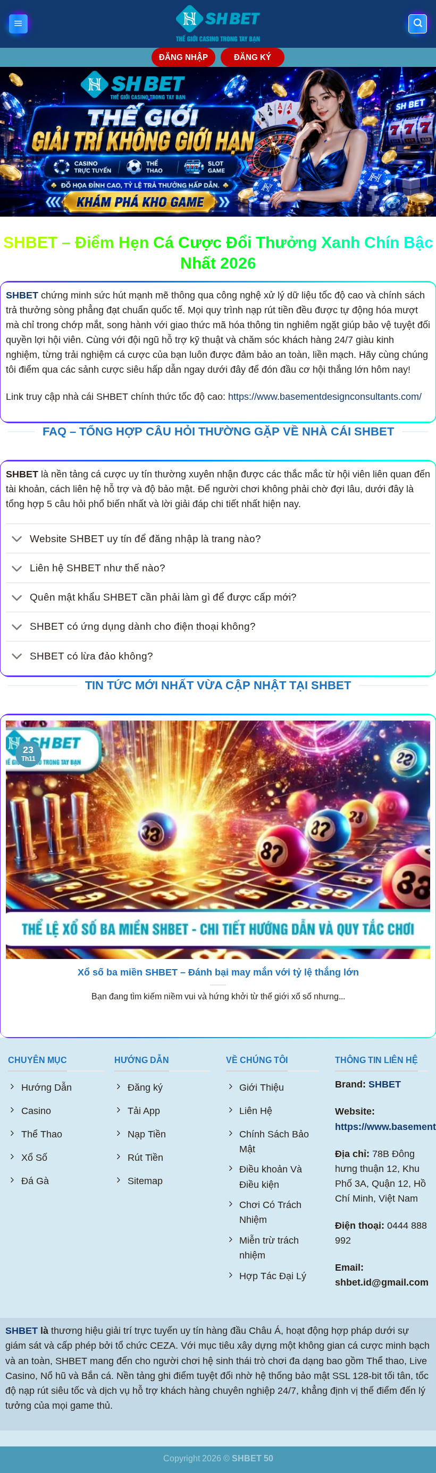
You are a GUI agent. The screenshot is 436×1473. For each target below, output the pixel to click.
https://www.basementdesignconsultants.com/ (325, 396)
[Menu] (18, 23)
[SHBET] (218, 24)
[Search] (417, 23)
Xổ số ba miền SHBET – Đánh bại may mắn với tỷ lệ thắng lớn (218, 972)
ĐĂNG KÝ (252, 57)
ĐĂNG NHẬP (183, 57)
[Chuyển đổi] (17, 539)
